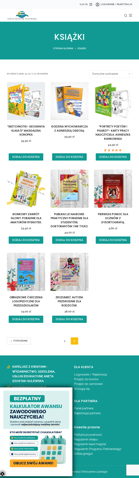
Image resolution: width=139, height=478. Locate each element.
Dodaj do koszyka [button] (26, 157)
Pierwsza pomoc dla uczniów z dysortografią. (113, 218)
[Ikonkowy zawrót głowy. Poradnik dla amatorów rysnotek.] (26, 189)
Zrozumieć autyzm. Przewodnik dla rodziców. (69, 301)
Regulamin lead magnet (90, 444)
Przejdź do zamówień (88, 384)
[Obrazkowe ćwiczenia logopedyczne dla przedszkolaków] (26, 272)
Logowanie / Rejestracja (90, 374)
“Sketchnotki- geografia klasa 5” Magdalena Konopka (26, 130)
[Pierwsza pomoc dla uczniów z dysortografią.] (113, 189)
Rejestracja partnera (87, 413)
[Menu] (130, 15)
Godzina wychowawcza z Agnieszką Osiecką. (69, 129)
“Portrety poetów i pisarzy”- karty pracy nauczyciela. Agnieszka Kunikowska (113, 133)
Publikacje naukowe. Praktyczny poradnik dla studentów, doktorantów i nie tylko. (69, 220)
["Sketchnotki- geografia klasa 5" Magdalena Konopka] (26, 101)
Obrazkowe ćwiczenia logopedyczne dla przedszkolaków (26, 301)
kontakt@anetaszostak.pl (29, 387)
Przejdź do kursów (86, 379)
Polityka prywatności (88, 434)
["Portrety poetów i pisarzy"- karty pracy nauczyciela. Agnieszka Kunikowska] (113, 101)
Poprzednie (20, 341)
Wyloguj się (82, 388)
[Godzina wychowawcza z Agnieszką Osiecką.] (69, 101)
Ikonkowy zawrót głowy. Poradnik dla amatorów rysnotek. (26, 218)
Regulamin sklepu (86, 439)
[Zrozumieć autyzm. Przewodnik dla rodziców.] (69, 272)
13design (102, 471)
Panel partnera (83, 408)
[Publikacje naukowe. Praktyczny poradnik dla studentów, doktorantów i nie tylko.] (69, 189)
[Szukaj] (125, 15)
